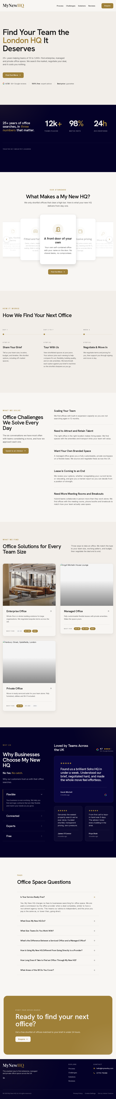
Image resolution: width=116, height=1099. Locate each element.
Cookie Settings (90, 1093)
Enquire (107, 6)
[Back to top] (13, 6)
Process (60, 6)
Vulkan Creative (108, 1093)
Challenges (70, 6)
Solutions (82, 6)
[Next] (109, 239)
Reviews (91, 6)
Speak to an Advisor (14, 451)
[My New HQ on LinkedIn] (4, 1078)
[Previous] (7, 239)
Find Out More (56, 272)
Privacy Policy (78, 1093)
